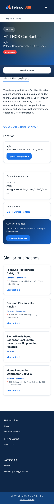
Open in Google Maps (19, 156)
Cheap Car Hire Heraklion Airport (20, 126)
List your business (18, 238)
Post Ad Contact (11, 439)
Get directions (27, 70)
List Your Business (12, 431)
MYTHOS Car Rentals (18, 211)
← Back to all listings (13, 19)
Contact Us (9, 444)
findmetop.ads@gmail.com (16, 471)
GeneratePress (27, 499)
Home (6, 426)
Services (9, 29)
